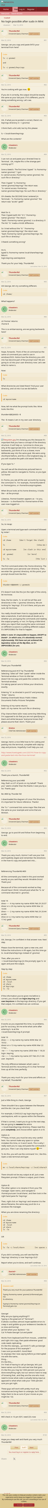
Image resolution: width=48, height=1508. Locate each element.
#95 (45, 935)
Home (6, 9)
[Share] (41, 40)
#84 (45, 154)
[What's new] (39, 9)
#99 (45, 1412)
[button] (10, 9)
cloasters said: (8, 1286)
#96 (45, 1020)
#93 (45, 828)
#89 (45, 520)
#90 (45, 661)
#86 (45, 317)
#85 (45, 282)
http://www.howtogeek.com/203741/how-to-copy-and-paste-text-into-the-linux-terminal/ (23, 753)
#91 (45, 737)
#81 (45, 40)
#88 (45, 435)
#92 (45, 771)
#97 (45, 1096)
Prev (16, 1447)
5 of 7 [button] (24, 1447)
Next (32, 1447)
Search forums (16, 13)
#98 (45, 1281)
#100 (45, 1435)
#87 (45, 347)
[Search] (44, 9)
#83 (45, 116)
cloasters (6, 25)
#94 (45, 851)
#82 (45, 85)
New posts (5, 13)
